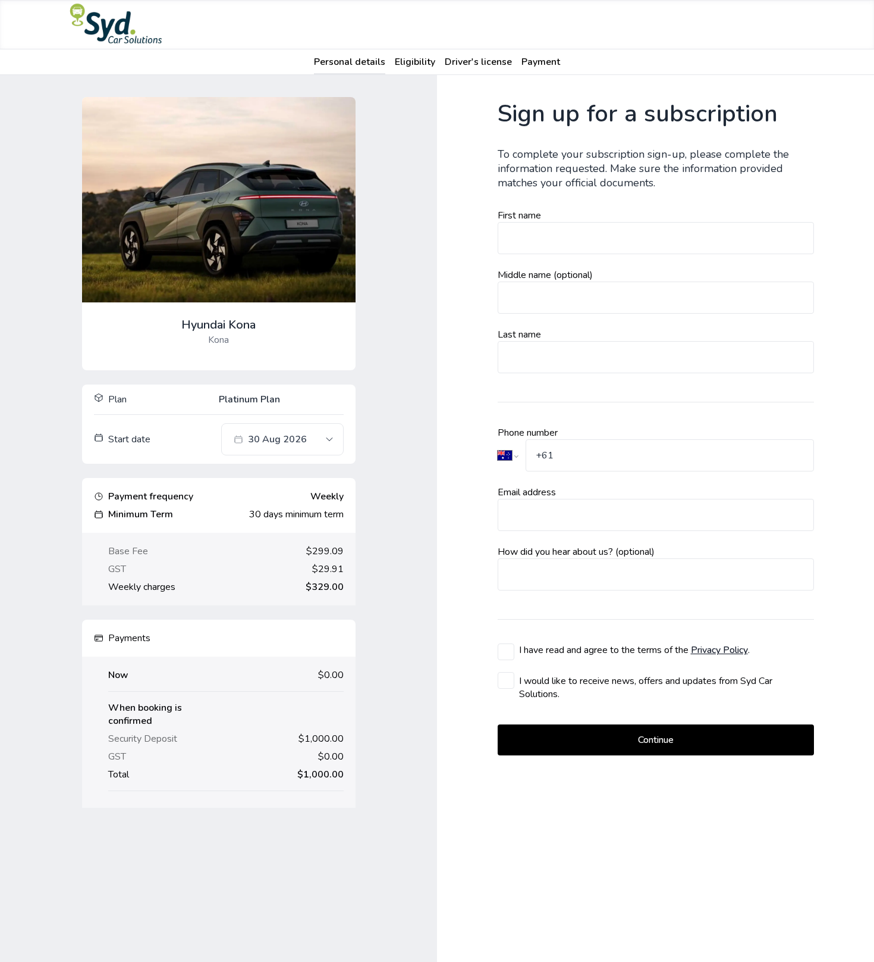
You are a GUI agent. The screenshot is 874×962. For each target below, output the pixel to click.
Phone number (528, 432)
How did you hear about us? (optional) (576, 551)
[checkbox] (506, 652)
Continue (656, 740)
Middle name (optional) (545, 275)
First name (519, 215)
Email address (527, 492)
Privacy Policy (719, 650)
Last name (519, 334)
